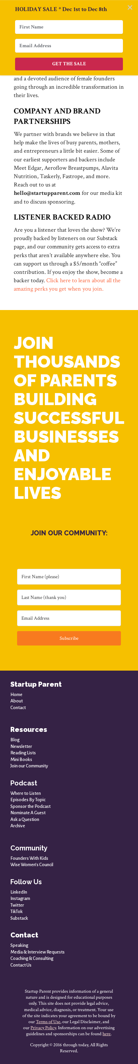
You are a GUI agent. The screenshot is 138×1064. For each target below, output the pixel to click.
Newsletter (21, 746)
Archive (17, 825)
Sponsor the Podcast (30, 806)
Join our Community (29, 765)
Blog (14, 739)
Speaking (19, 945)
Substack (19, 918)
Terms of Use (48, 1022)
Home (16, 694)
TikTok (16, 911)
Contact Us (20, 965)
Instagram (20, 898)
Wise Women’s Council (31, 864)
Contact (18, 707)
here (106, 1034)
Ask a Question (24, 819)
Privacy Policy (43, 1028)
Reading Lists (23, 752)
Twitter (17, 905)
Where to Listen (25, 793)
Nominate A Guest (28, 812)
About (16, 700)
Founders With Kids (29, 858)
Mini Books (21, 759)
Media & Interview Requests (37, 952)
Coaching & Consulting (31, 958)
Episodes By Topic (28, 799)
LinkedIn (18, 892)
